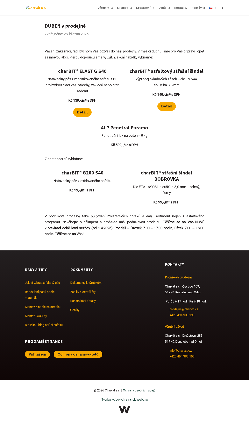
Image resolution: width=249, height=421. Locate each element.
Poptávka (198, 8)
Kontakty (180, 8)
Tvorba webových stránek (118, 399)
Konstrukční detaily (83, 301)
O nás (162, 8)
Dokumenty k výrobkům (86, 283)
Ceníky (74, 310)
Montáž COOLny (36, 316)
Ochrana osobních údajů (139, 390)
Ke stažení (143, 8)
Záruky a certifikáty (83, 292)
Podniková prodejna (178, 277)
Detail (82, 112)
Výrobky (103, 8)
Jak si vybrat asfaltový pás (42, 283)
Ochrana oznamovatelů (78, 354)
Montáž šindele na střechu (42, 307)
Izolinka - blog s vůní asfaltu (44, 325)
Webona (142, 399)
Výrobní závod (174, 327)
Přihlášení (37, 354)
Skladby (122, 8)
